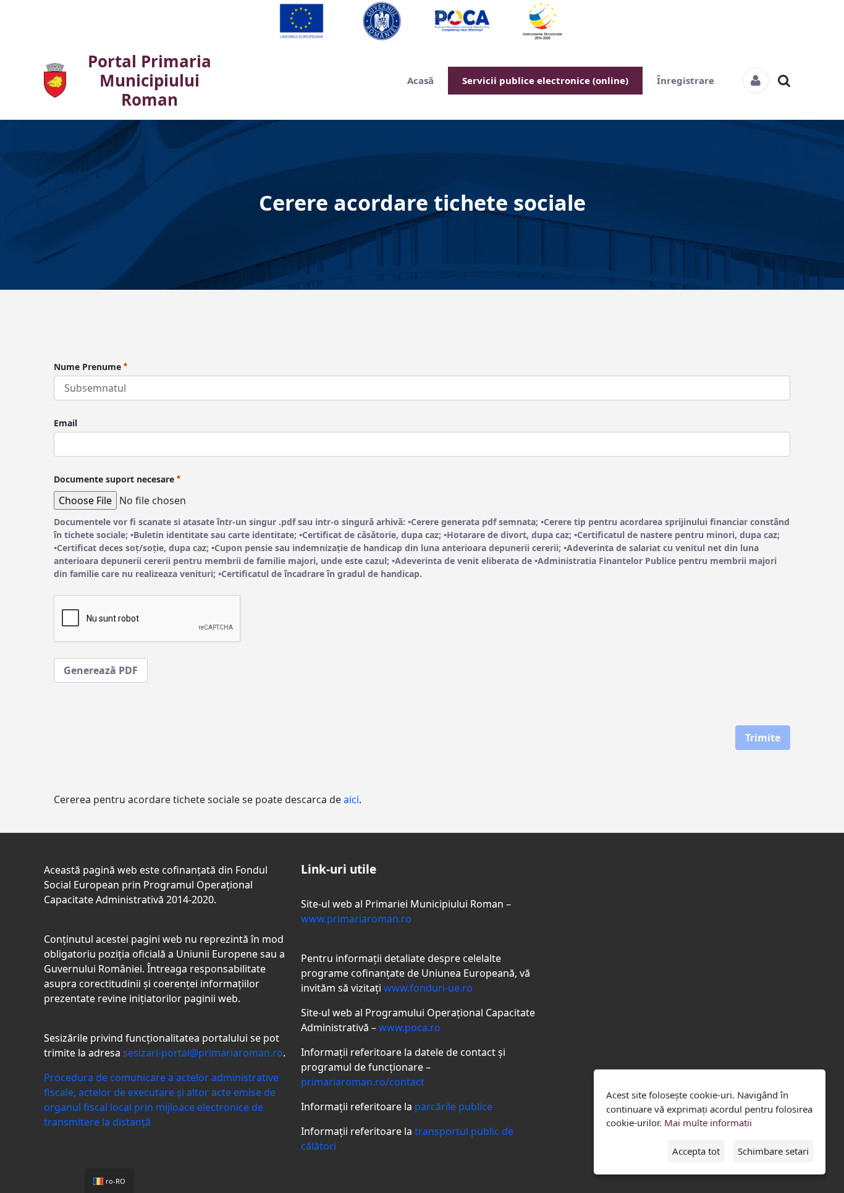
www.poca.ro (410, 1027)
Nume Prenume (87, 367)
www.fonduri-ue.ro (428, 988)
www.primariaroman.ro (356, 918)
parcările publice (453, 1106)
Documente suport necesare (114, 479)
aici (351, 799)
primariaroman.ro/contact (362, 1082)
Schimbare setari (773, 1151)
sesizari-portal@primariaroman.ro (203, 1053)
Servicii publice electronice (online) (545, 80)
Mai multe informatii (708, 1122)
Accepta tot (696, 1151)
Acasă (420, 80)
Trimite (762, 737)
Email (65, 423)
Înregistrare (685, 80)
